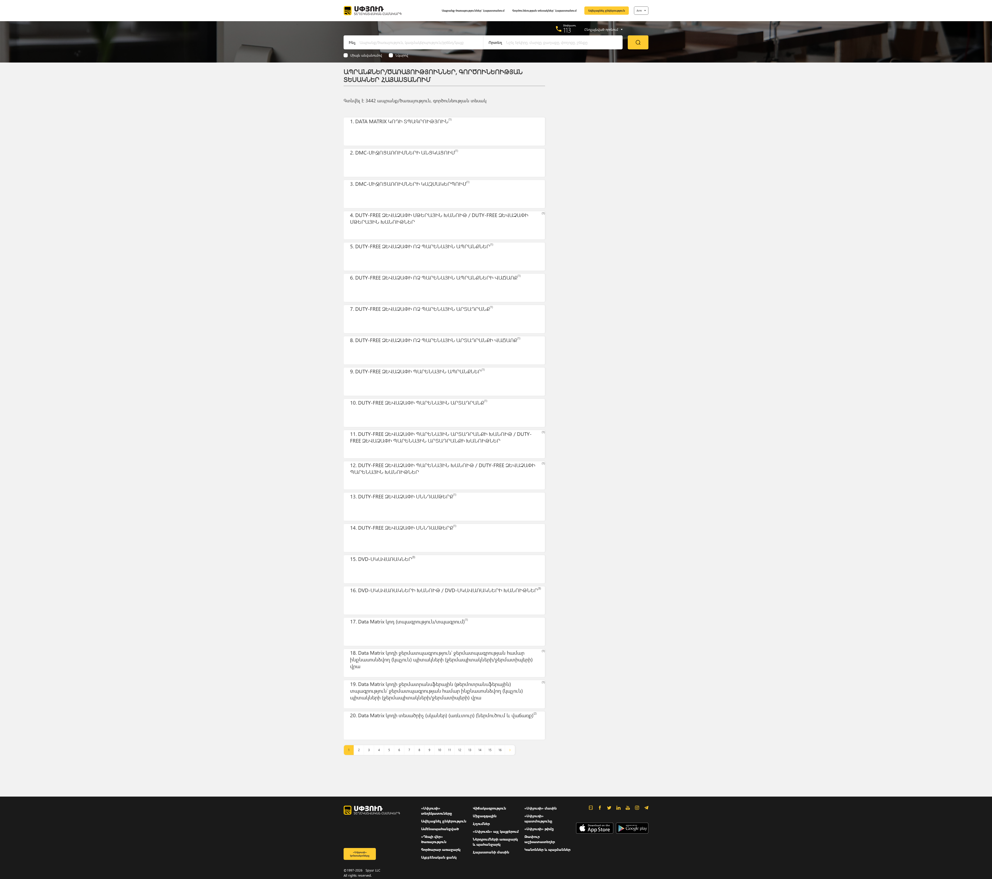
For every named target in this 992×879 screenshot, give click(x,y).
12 (459, 750)
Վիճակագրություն (489, 808)
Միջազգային (485, 815)
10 (439, 750)
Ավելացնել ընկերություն (606, 10)
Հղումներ (481, 823)
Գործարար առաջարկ (440, 849)
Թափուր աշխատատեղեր (539, 839)
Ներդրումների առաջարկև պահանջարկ (495, 842)
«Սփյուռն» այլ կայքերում (496, 831)
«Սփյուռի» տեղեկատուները (436, 811)
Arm (639, 10)
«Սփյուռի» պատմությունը (538, 818)
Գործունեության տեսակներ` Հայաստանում (544, 10)
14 (479, 750)
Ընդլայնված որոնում (601, 29)
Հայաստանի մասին (491, 852)
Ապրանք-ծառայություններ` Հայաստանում (473, 10)
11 (449, 750)
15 (489, 750)
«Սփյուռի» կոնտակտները (359, 854)
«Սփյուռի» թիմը (539, 828)
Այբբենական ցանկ (438, 857)
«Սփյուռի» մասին (540, 808)
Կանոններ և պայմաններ (547, 849)
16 (499, 750)
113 (567, 30)
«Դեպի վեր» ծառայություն (433, 839)
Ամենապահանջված (440, 828)
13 (469, 750)
